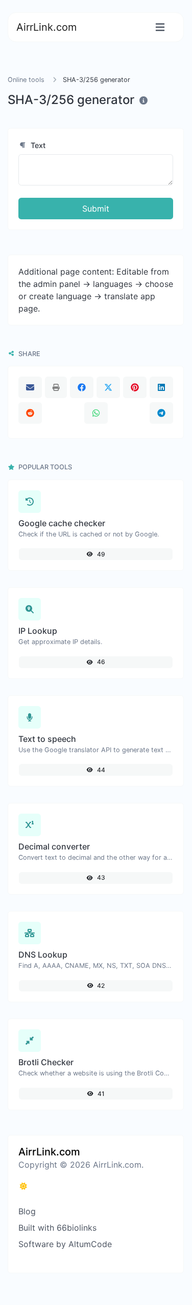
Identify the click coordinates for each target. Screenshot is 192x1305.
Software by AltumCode (65, 1244)
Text (37, 145)
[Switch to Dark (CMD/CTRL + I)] (23, 1186)
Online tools (26, 80)
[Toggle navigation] (160, 27)
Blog (27, 1211)
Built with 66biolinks (57, 1228)
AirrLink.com (46, 27)
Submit (95, 208)
